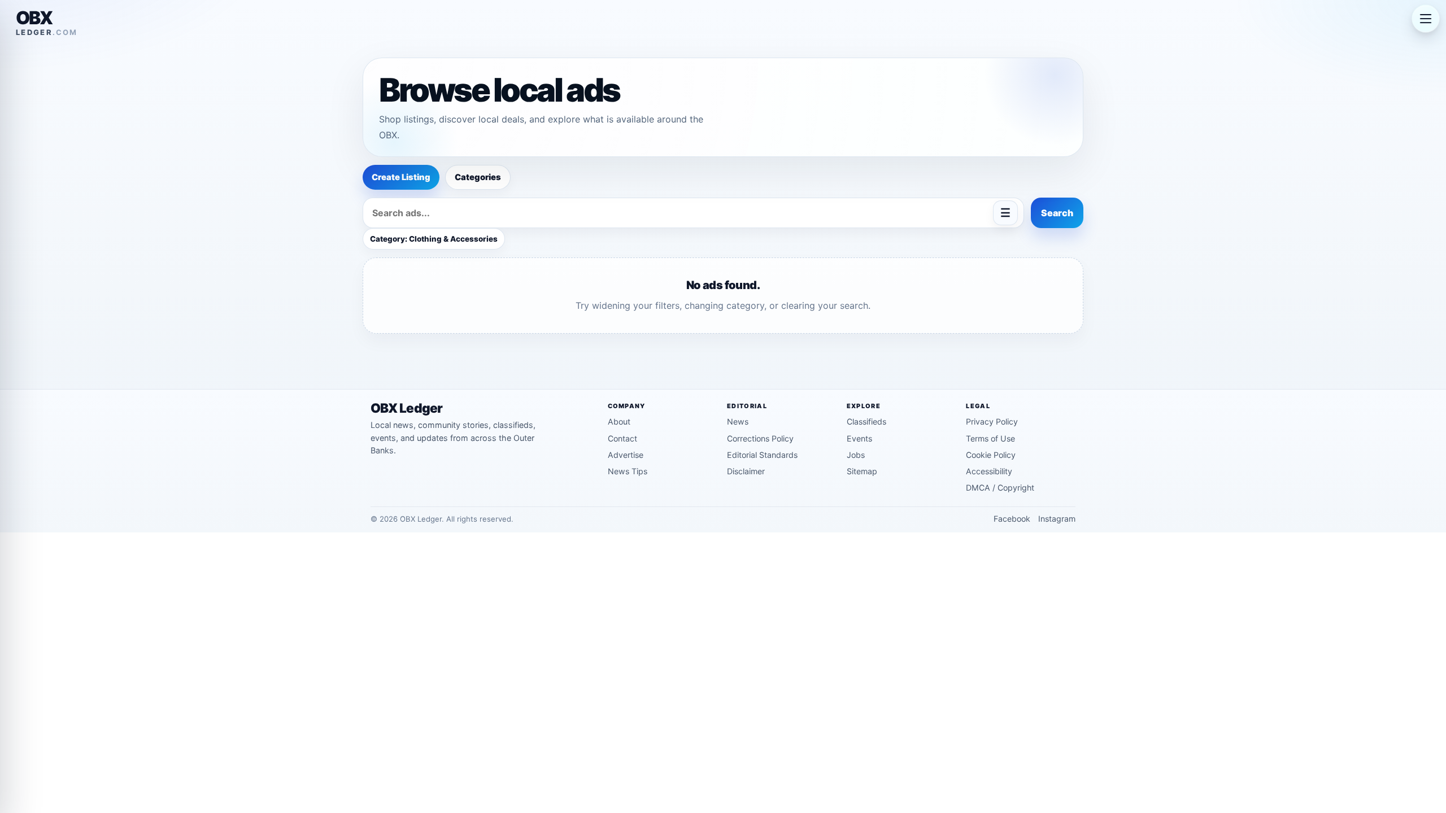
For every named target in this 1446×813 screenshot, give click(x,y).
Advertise (625, 455)
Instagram (1056, 518)
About (619, 421)
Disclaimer (746, 471)
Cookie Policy (991, 455)
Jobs (856, 455)
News (737, 421)
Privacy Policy (992, 421)
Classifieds (866, 421)
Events (859, 438)
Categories (478, 177)
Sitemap (862, 471)
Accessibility (989, 471)
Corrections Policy (760, 438)
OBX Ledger (406, 408)
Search (1057, 212)
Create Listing (401, 177)
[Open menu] (1425, 19)
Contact (622, 438)
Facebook (1012, 518)
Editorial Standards (762, 455)
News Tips (627, 471)
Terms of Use (990, 438)
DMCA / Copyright (1000, 487)
